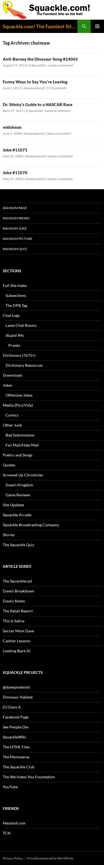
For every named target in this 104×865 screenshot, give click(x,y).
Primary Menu (97, 26)
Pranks (14, 345)
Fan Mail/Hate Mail (22, 445)
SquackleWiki (14, 737)
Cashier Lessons (16, 640)
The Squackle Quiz (18, 544)
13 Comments (56, 88)
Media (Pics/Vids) (18, 405)
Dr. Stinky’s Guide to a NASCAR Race (37, 104)
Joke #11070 (15, 172)
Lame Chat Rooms (21, 325)
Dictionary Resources (24, 365)
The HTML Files (16, 747)
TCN (7, 833)
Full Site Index (15, 285)
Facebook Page (16, 717)
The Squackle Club (18, 766)
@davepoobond (16, 687)
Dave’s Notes (14, 601)
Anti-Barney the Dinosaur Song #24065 (40, 59)
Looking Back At (17, 650)
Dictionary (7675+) (19, 355)
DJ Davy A (12, 707)
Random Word (16, 218)
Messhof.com (14, 823)
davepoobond (34, 88)
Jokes (7, 385)
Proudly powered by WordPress (50, 858)
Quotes (9, 465)
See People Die (15, 727)
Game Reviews (18, 494)
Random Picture (17, 239)
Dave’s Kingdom (19, 484)
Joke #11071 (15, 149)
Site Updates (13, 504)
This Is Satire (13, 620)
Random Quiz (15, 249)
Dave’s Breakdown (18, 591)
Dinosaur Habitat (18, 697)
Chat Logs (11, 315)
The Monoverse (16, 756)
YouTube (10, 786)
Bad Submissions (20, 435)
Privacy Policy (13, 858)
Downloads (12, 375)
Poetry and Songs (17, 455)
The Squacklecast (17, 581)
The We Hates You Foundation (29, 776)
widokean (12, 127)
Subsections (16, 295)
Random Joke (15, 228)
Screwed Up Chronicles (23, 475)
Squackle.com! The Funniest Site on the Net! (40, 26)
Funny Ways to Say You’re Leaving (35, 81)
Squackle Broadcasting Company (31, 524)
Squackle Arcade (17, 514)
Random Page (15, 208)
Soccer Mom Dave (18, 630)
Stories (9, 534)
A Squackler (37, 65)
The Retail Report (18, 611)
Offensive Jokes (19, 395)
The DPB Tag (16, 305)
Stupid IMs (15, 335)
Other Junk (12, 425)
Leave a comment (60, 65)
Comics (12, 415)
